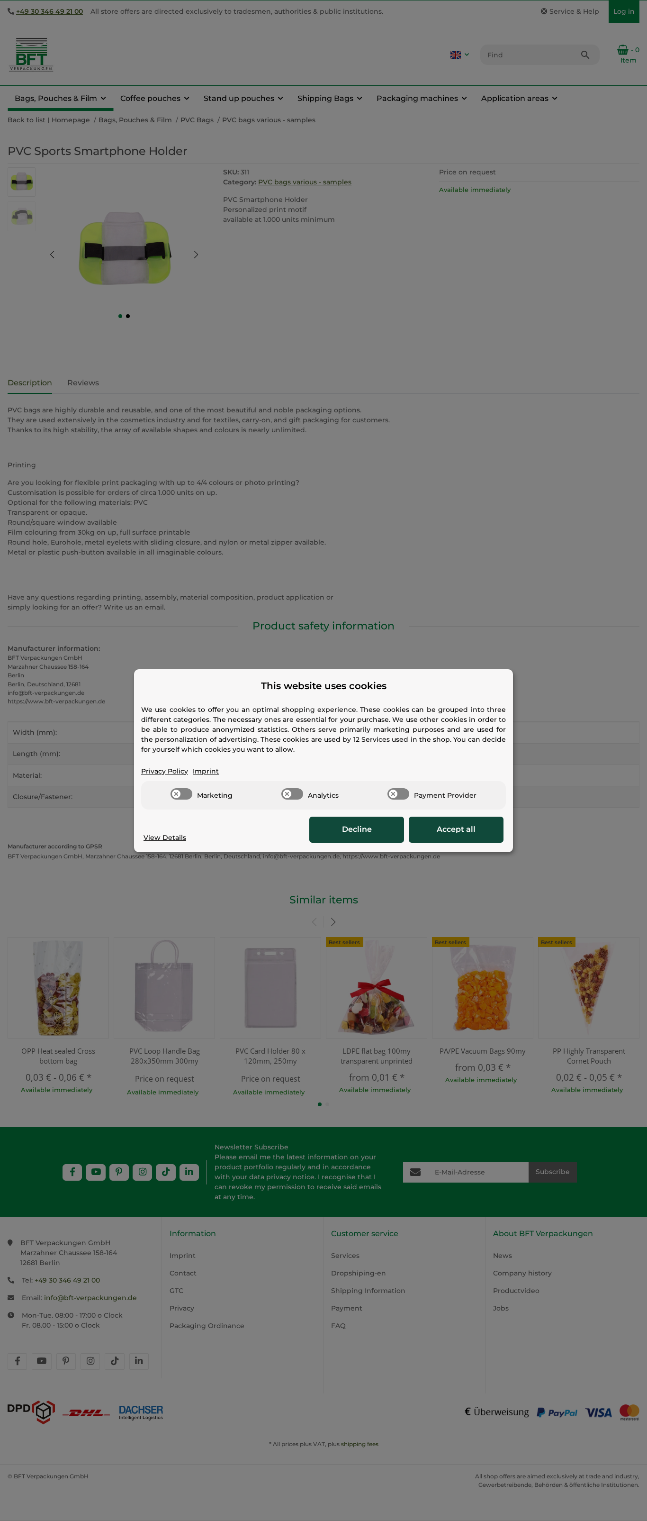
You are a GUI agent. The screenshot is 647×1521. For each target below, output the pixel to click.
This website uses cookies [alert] (323, 686)
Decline (357, 829)
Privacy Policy (164, 771)
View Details (165, 837)
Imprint (206, 771)
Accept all (456, 829)
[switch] (181, 794)
